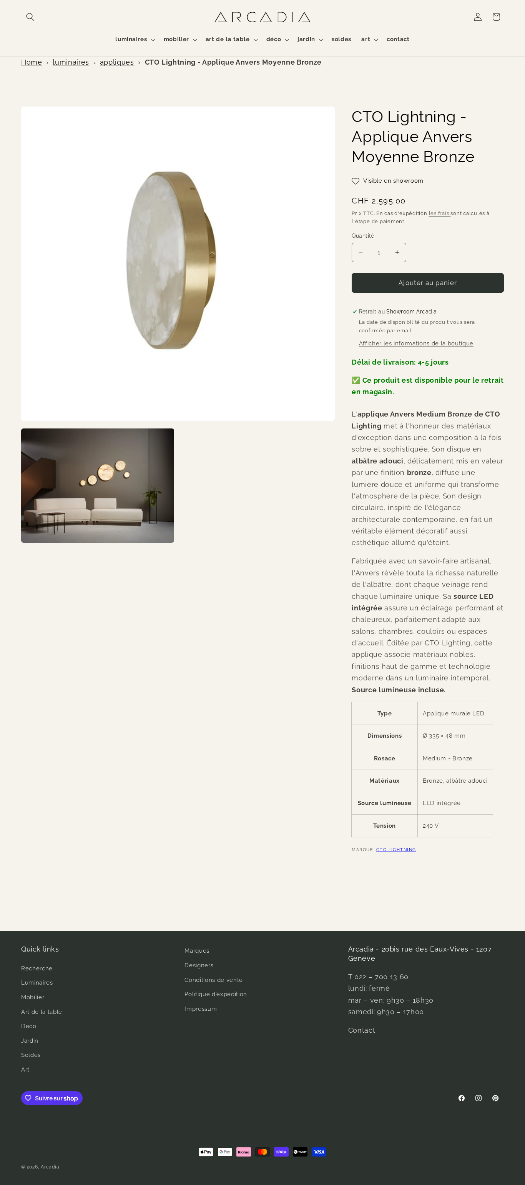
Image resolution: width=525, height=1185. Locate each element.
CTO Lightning (396, 849)
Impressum (200, 1008)
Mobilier (32, 997)
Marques (196, 950)
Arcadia (50, 1167)
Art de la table (41, 1011)
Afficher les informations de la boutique (416, 343)
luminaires (71, 62)
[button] (30, 17)
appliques (117, 62)
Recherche (37, 968)
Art (25, 1069)
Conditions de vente (213, 980)
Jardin (29, 1040)
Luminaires (37, 982)
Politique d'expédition (215, 994)
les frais (440, 213)
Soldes (31, 1055)
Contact (361, 1030)
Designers (198, 965)
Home (31, 62)
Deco (29, 1026)
